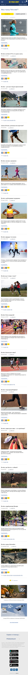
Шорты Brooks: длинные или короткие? (12, 125)
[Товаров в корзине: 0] (25, 2)
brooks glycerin (10, 384)
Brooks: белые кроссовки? (8, 352)
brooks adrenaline (17, 575)
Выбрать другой (20, 14)
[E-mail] (8, 46)
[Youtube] (14, 670)
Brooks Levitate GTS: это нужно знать (12, 54)
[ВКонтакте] (2, 46)
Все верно (7, 14)
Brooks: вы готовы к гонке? (8, 276)
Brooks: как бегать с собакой (9, 467)
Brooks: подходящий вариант (9, 390)
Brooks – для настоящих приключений (12, 87)
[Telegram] (17, 670)
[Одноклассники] (4, 46)
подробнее (4, 42)
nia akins (8, 309)
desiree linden (10, 539)
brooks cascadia (10, 120)
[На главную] (14, 2)
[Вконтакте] (11, 670)
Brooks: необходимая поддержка (10, 198)
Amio (17, 673)
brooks (4, 48)
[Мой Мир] (6, 46)
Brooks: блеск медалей (7, 315)
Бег (7, 48)
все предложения (14, 622)
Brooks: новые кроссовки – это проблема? (13, 428)
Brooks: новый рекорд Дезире (9, 506)
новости (14, 55)
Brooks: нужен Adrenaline (8, 544)
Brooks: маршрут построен (8, 237)
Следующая (15, 580)
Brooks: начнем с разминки (8, 161)
